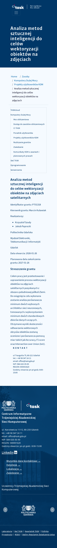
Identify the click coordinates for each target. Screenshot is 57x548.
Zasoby (25, 76)
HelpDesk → (13, 465)
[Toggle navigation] (16, 13)
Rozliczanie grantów (22, 142)
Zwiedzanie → (14, 472)
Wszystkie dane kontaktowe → (23, 461)
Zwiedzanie (18, 147)
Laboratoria (7, 531)
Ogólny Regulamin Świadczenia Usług (38, 534)
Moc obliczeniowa (21, 119)
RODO (17, 534)
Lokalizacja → (14, 469)
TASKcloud (15, 110)
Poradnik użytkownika (23, 133)
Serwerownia (16, 170)
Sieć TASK (15, 160)
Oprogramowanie (18, 165)
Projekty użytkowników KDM (28, 84)
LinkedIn (7, 452)
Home (14, 76)
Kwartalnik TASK (32, 531)
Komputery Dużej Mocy (26, 80)
